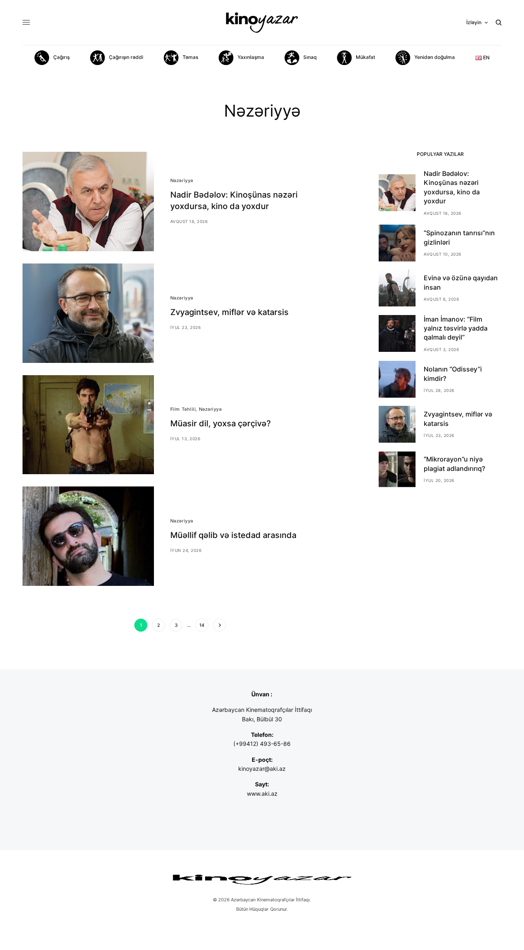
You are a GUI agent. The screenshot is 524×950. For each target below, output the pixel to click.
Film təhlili (183, 409)
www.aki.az (262, 793)
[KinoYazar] (262, 22)
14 (201, 625)
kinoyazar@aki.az (262, 768)
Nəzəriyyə (181, 180)
